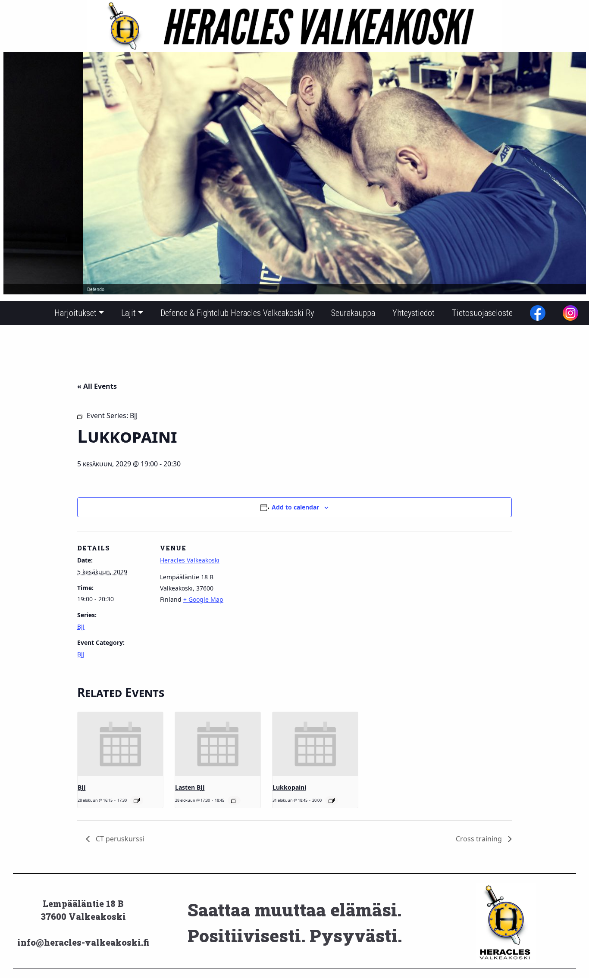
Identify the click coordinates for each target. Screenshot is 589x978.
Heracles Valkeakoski (189, 560)
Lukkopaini (289, 787)
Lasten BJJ (190, 787)
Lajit (128, 313)
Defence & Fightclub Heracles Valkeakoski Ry (237, 313)
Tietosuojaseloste (482, 313)
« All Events (97, 386)
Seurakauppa (353, 313)
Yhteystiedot (413, 313)
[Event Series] (137, 800)
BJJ (81, 626)
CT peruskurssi (119, 839)
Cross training (480, 839)
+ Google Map (203, 599)
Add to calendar (295, 507)
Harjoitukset (75, 313)
